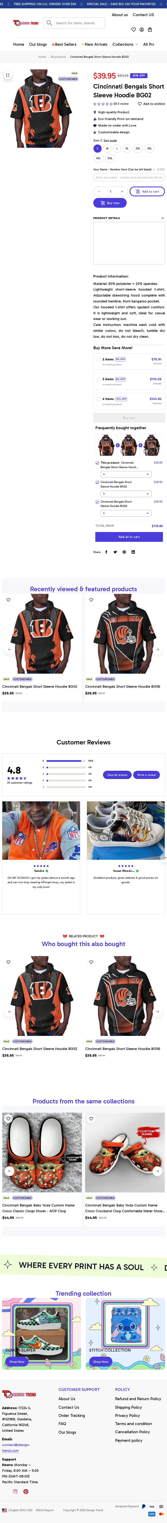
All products (58, 57)
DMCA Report (45, 1510)
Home (42, 57)
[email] (20, 1448)
